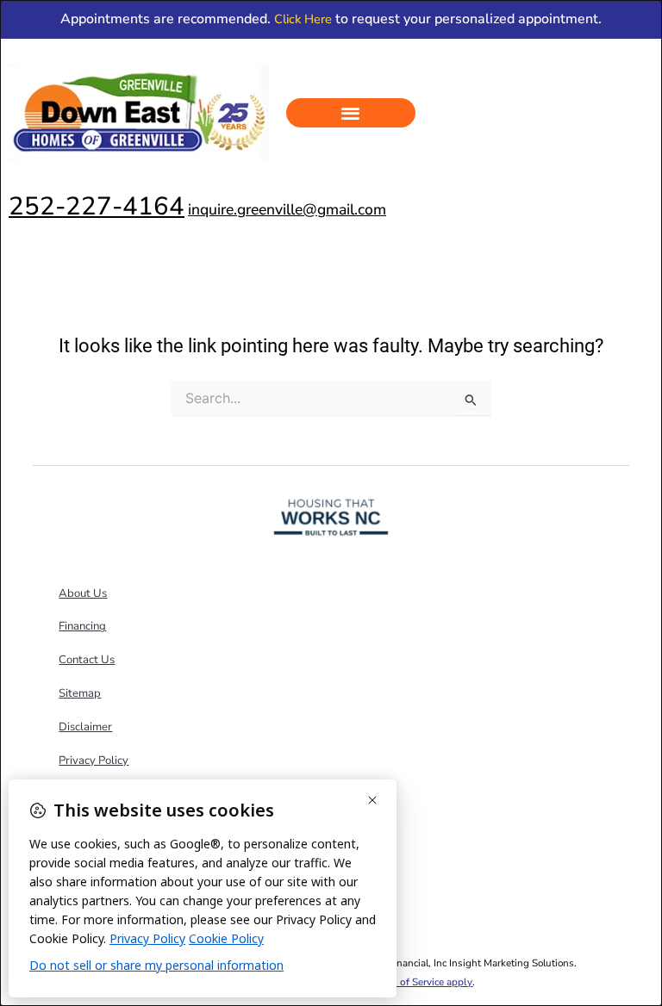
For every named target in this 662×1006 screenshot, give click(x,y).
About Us (83, 593)
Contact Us (87, 660)
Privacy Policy (93, 760)
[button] (350, 113)
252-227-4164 (96, 206)
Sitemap (80, 693)
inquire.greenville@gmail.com (287, 209)
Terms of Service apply (421, 982)
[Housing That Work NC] (330, 516)
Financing (82, 626)
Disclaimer (85, 727)
